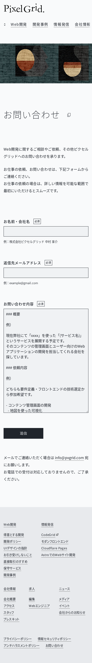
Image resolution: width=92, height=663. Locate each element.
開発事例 (40, 24)
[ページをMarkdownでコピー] (69, 115)
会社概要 (10, 599)
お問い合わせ (54, 645)
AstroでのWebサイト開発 (58, 555)
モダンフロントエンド (55, 541)
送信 (23, 433)
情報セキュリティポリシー (54, 639)
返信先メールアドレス (27, 262)
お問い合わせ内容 (24, 303)
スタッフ (9, 612)
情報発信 (61, 24)
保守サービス (12, 568)
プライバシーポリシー (18, 639)
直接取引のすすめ (15, 561)
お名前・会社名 (22, 221)
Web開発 (19, 24)
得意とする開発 (14, 535)
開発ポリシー (12, 541)
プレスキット (11, 619)
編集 (32, 599)
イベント (64, 606)
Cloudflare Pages (54, 548)
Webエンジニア (39, 606)
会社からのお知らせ (72, 612)
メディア (64, 599)
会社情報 (82, 24)
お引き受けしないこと (18, 555)
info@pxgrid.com (69, 457)
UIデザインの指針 (15, 548)
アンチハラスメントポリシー (22, 645)
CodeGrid (48, 535)
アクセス (9, 606)
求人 (32, 589)
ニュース (64, 589)
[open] (3, 25)
